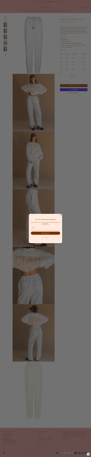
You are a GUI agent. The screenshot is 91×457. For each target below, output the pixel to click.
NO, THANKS (45, 237)
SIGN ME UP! (45, 233)
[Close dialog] (60, 215)
